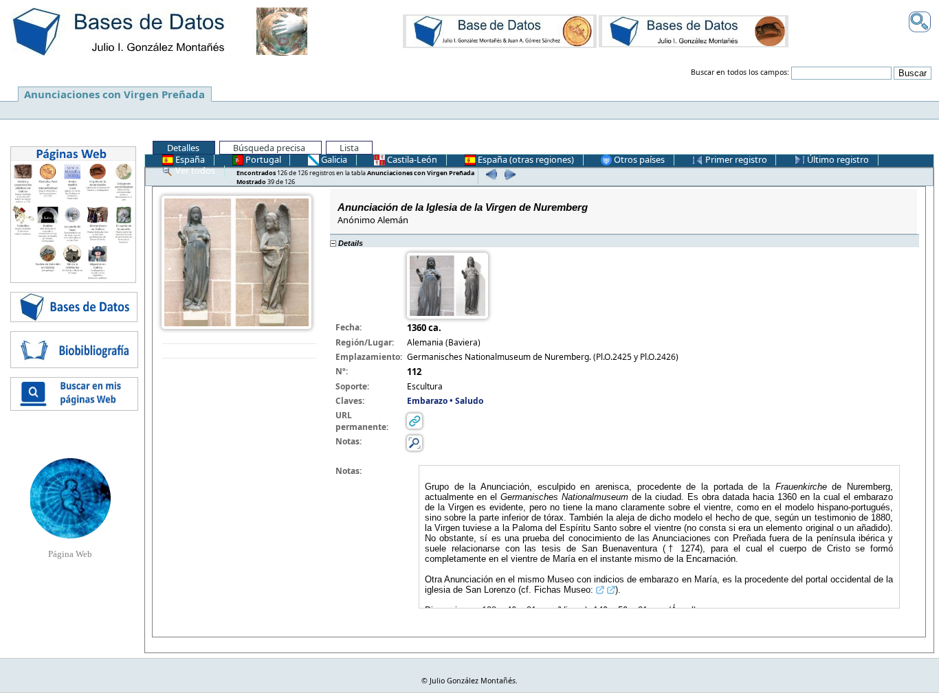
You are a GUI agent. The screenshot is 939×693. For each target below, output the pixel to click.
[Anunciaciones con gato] (693, 31)
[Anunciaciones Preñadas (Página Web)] (70, 497)
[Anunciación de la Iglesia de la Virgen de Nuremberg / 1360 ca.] (236, 261)
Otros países (638, 159)
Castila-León (411, 159)
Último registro (837, 159)
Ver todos (194, 170)
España (189, 159)
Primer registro (735, 159)
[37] (489, 174)
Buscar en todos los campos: (740, 72)
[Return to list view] (239, 351)
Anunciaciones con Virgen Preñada (114, 94)
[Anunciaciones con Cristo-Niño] (500, 31)
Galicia (333, 159)
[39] (507, 174)
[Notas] (414, 442)
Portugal (262, 159)
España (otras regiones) (525, 159)
